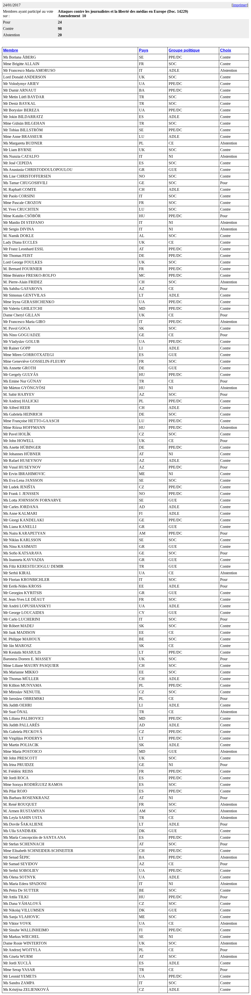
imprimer (240, 5)
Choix (225, 50)
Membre (10, 50)
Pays (143, 50)
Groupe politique (184, 50)
